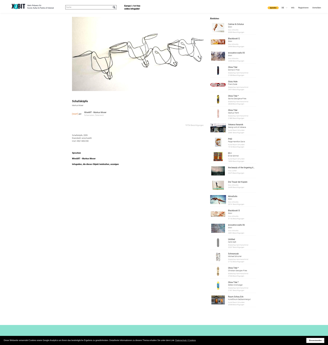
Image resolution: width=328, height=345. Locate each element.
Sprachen (76, 153)
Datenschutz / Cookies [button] (185, 340)
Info (292, 8)
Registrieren (303, 8)
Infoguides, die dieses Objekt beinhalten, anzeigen (95, 164)
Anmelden (316, 8)
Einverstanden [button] (315, 340)
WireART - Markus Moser (95, 112)
